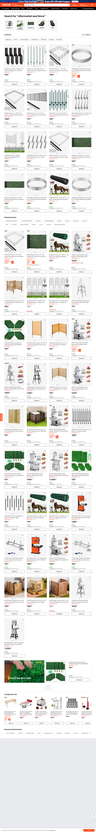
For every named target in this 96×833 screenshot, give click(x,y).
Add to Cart (14, 84)
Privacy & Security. (52, 830)
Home (5, 11)
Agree (89, 830)
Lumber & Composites (12, 11)
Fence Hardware (27, 11)
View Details (59, 613)
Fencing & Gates (20, 11)
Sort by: (84, 34)
